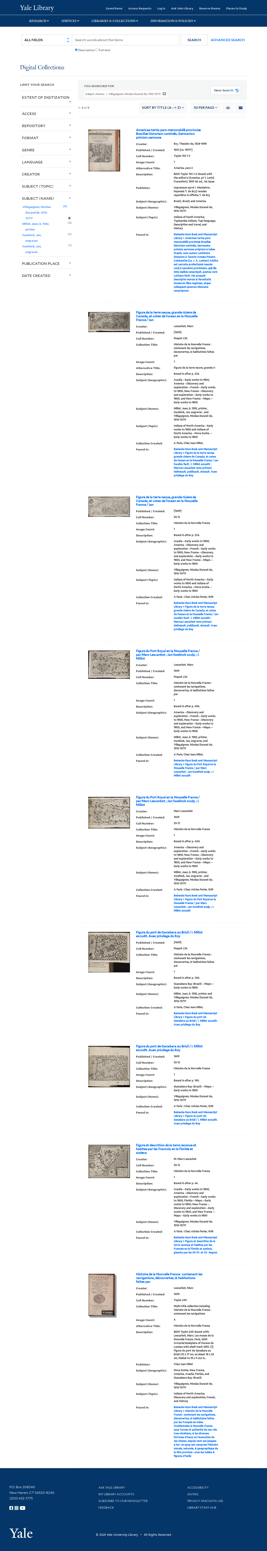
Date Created (36, 275)
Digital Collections (42, 67)
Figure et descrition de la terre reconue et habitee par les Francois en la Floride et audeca (166, 1149)
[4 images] (101, 1294)
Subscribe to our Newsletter (123, 1501)
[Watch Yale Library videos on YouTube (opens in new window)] (22, 1508)
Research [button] (37, 21)
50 (204, 108)
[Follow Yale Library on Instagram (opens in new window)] (16, 1508)
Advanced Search (228, 40)
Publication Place (41, 263)
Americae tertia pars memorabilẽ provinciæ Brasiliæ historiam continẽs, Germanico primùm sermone (168, 133)
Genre (28, 149)
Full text (104, 50)
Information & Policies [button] (172, 21)
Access (29, 113)
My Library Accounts (116, 1494)
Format (30, 137)
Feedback (106, 1507)
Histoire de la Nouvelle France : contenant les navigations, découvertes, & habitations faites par (169, 1278)
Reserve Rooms (209, 8)
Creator (31, 174)
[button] (194, 40)
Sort (161, 108)
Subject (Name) (38, 198)
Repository (33, 125)
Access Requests (139, 8)
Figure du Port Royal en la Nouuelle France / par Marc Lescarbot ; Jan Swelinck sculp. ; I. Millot (168, 654)
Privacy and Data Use (205, 1501)
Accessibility (198, 1487)
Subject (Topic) (38, 186)
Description (86, 50)
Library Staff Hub (201, 1507)
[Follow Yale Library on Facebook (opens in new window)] (11, 1508)
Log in (161, 8)
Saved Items (114, 8)
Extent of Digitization (45, 97)
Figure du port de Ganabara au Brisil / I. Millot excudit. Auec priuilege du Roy (169, 934)
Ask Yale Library (182, 8)
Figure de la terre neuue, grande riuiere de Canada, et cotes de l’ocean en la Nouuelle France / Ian (167, 316)
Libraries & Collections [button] (114, 21)
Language (32, 161)
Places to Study (236, 8)
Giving (192, 1494)
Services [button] (69, 21)
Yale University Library (37, 8)
